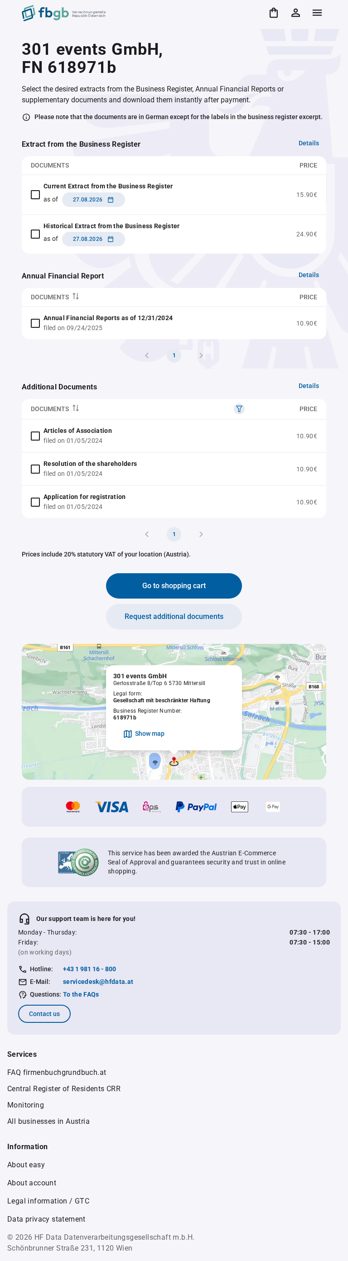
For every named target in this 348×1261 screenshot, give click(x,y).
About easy (26, 1164)
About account (31, 1183)
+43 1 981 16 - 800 (89, 969)
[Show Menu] (317, 13)
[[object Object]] (239, 408)
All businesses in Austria (48, 1121)
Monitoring (25, 1105)
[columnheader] (144, 297)
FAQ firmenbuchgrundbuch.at (56, 1072)
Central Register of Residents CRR (64, 1088)
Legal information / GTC (48, 1201)
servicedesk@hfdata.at (98, 981)
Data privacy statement (46, 1219)
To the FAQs (81, 994)
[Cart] (274, 13)
